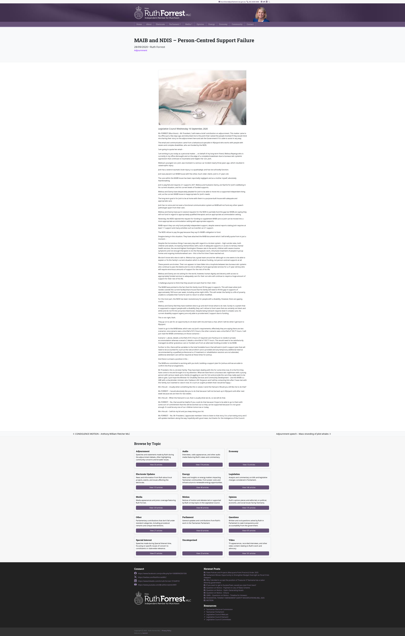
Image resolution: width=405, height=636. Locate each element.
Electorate (160, 24)
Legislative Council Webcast (216, 614)
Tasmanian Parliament (214, 612)
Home (139, 24)
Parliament (174, 24)
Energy (211, 24)
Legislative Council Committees (218, 619)
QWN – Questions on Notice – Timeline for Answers (226, 595)
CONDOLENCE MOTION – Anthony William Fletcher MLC (102, 433)
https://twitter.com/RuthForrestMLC (152, 577)
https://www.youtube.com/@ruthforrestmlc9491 (157, 585)
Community (237, 24)
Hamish (145, 633)
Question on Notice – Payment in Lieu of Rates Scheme (227, 588)
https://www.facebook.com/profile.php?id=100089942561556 (162, 573)
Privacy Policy (166, 631)
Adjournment (140, 50)
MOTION (209, 600)
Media (188, 24)
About (148, 24)
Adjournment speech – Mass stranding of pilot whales (302, 433)
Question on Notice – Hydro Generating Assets (224, 590)
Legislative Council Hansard (216, 617)
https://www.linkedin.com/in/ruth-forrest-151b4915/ (159, 581)
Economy (223, 24)
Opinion (200, 24)
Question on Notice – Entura (217, 593)
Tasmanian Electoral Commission (219, 609)
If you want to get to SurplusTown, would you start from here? (230, 585)
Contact (250, 24)
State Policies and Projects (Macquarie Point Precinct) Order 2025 (231, 572)
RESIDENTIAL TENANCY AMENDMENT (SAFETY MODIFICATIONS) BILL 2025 (235, 598)
